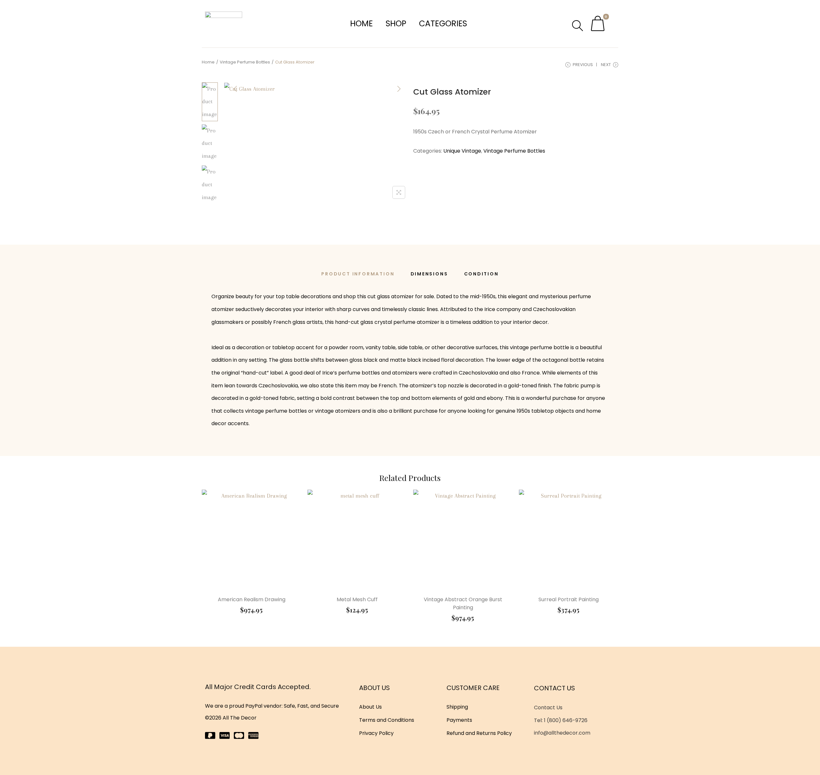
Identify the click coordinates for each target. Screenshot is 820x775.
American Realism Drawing (251, 599)
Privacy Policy (376, 733)
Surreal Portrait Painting (568, 599)
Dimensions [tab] (429, 274)
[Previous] (235, 89)
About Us (370, 707)
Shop (396, 23)
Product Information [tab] (357, 274)
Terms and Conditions (386, 720)
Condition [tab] (481, 274)
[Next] (399, 89)
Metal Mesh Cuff (357, 599)
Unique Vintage (462, 151)
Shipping (457, 707)
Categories (443, 23)
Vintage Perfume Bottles (245, 62)
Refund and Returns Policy (479, 733)
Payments (459, 720)
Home (361, 23)
